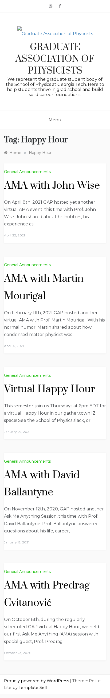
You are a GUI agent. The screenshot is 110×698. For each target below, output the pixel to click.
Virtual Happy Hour (49, 389)
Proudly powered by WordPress (37, 680)
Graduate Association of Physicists (55, 59)
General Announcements (27, 171)
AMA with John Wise (52, 185)
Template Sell (33, 687)
